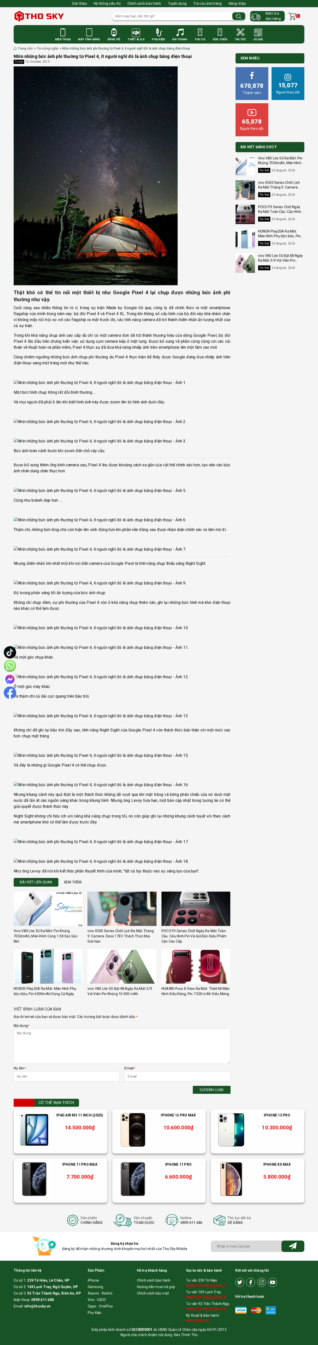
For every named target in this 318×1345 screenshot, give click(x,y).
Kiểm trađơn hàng (273, 16)
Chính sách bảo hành (144, 3)
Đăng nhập (237, 3)
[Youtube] (272, 1282)
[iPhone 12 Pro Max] (133, 1130)
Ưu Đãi (258, 39)
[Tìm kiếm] (238, 16)
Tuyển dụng (177, 3)
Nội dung (21, 1026)
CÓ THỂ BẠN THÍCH (56, 1102)
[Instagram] (261, 1282)
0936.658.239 (197, 1321)
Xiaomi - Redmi (100, 1293)
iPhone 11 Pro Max (79, 1164)
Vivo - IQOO (97, 1300)
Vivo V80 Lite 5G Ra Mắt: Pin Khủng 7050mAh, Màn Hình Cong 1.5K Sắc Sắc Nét (46, 936)
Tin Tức (240, 39)
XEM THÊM (73, 882)
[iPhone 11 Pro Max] (34, 1179)
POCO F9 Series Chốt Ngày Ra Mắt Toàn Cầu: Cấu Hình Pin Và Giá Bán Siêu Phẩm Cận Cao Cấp (194, 936)
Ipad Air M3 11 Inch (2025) (79, 1115)
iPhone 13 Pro (277, 1115)
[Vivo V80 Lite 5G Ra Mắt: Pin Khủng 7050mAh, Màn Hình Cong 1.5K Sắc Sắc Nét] (48, 909)
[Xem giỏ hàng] (292, 16)
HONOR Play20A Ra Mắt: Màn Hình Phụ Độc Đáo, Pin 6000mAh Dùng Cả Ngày (279, 236)
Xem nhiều (250, 58)
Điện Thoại (63, 39)
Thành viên (251, 88)
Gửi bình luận (211, 1090)
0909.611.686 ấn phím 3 (206, 1309)
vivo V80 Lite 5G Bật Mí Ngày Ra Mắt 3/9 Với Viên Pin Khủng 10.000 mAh (280, 260)
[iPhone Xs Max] (231, 1179)
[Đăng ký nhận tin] (292, 1246)
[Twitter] (239, 1282)
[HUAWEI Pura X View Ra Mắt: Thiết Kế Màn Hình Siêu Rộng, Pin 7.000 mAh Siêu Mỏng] (195, 966)
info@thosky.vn (37, 1306)
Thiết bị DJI (136, 39)
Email (129, 1068)
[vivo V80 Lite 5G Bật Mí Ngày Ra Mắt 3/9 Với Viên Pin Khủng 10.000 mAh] (121, 966)
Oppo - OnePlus (100, 1306)
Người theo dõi (288, 88)
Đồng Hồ (114, 39)
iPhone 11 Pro (178, 1164)
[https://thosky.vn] (60, 16)
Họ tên (20, 1068)
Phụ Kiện (158, 39)
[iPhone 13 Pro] (231, 1130)
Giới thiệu (79, 3)
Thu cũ (200, 39)
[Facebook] (250, 1282)
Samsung (95, 1287)
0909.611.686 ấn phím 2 (206, 1297)
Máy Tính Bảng (89, 39)
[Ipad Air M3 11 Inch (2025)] (34, 1130)
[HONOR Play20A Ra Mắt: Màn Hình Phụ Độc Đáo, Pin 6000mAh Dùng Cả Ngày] (48, 966)
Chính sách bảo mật (153, 1293)
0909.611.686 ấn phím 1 (206, 1286)
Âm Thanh (179, 39)
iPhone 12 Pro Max (178, 1115)
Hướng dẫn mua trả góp (156, 1287)
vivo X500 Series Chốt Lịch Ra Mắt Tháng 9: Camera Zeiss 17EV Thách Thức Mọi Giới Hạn (120, 936)
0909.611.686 (42, 1300)
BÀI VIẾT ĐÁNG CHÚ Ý (258, 147)
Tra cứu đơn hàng (207, 3)
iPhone (93, 1280)
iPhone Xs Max (277, 1164)
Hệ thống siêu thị (107, 3)
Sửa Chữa (220, 39)
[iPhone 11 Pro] (133, 1179)
